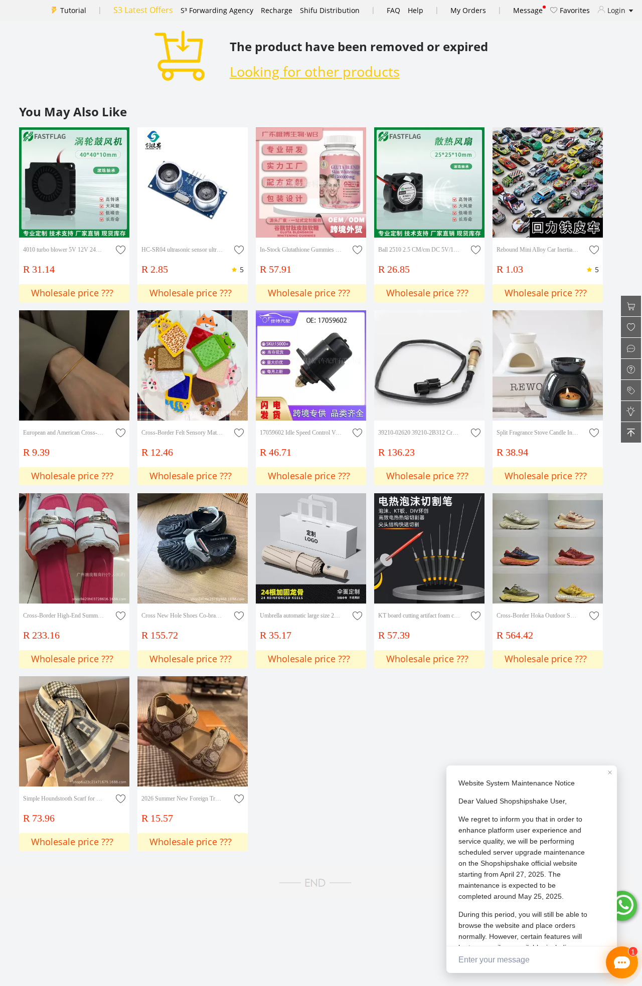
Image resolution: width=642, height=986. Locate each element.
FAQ (393, 10)
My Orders (468, 10)
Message (528, 10)
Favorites (574, 10)
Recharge (276, 10)
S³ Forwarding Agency (217, 10)
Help (415, 10)
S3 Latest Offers (143, 10)
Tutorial (73, 10)
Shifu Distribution (330, 10)
